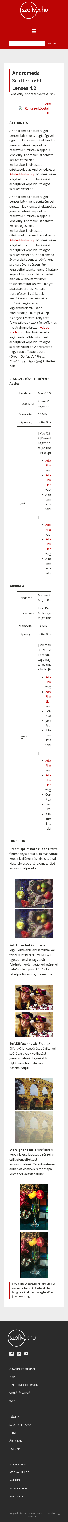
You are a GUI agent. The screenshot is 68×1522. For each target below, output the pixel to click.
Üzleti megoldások (23, 1385)
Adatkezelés (18, 1488)
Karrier (14, 1480)
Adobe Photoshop (22, 174)
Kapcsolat (17, 1496)
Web (12, 1401)
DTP (12, 1377)
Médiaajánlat (19, 1472)
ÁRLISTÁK (15, 1441)
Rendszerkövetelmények (42, 108)
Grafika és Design (22, 1369)
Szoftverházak (20, 1424)
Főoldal (15, 1417)
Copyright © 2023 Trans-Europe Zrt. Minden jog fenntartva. (34, 1515)
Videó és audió (20, 1393)
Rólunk (14, 1448)
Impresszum (18, 1464)
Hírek (13, 1432)
